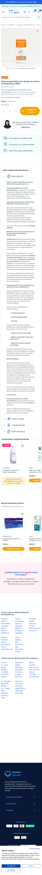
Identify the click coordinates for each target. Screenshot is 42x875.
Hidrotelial (19, 691)
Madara (18, 640)
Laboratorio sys (7, 649)
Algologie (18, 626)
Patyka (17, 651)
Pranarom (5, 674)
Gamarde (19, 686)
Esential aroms (35, 628)
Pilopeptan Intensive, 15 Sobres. (11, 539)
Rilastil (17, 665)
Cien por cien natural (34, 671)
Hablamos (25, 127)
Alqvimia (18, 628)
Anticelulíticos (30, 25)
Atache (4, 630)
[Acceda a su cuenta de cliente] (29, 12)
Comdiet (32, 674)
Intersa (3, 642)
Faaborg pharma (4, 694)
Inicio (3, 25)
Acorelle (32, 665)
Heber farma (20, 688)
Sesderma (5, 633)
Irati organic (5, 644)
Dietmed (32, 623)
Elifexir (3, 628)
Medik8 (4, 670)
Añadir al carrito (31, 111)
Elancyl (3, 621)
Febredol (18, 681)
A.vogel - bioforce (18, 675)
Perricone (19, 672)
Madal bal (19, 670)
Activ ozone (33, 667)
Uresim (17, 619)
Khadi (3, 647)
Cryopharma (34, 677)
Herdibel (4, 640)
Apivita (3, 677)
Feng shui (19, 684)
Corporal (19, 25)
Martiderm (19, 663)
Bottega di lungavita (19, 631)
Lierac (17, 637)
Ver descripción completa (10, 97)
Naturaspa (19, 649)
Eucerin (4, 663)
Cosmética (11, 25)
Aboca (31, 663)
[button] (38, 12)
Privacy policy (35, 849)
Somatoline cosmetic (5, 624)
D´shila (31, 626)
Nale (16, 647)
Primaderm (19, 621)
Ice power (19, 693)
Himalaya (18, 667)
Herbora (4, 637)
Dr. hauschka (6, 681)
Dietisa (31, 621)
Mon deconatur (19, 643)
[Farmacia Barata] (14, 12)
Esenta (3, 686)
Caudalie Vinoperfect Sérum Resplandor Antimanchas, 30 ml (10, 471)
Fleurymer (33, 630)
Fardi (3, 698)
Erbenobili (5, 684)
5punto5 (18, 623)
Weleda (4, 619)
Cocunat (32, 619)
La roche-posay (5, 666)
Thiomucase (11, 239)
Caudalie (4, 672)
